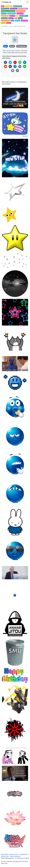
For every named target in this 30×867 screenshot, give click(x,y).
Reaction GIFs (14, 854)
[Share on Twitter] (10, 62)
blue (3, 6)
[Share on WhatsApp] (19, 62)
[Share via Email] (12, 70)
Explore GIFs (4, 854)
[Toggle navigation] (27, 2)
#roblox (5, 762)
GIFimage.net (4, 26)
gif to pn (17, 20)
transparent (9, 6)
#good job (6, 846)
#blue (12, 46)
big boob (4, 13)
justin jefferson (24, 16)
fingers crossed (5, 20)
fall (17, 16)
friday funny (14, 8)
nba (16, 18)
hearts (3, 23)
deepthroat (20, 13)
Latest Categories (15, 856)
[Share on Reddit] (5, 66)
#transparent (21, 46)
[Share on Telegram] (15, 66)
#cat (4, 352)
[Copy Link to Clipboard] (17, 70)
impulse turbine (20, 11)
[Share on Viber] (19, 66)
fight (12, 20)
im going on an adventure (8, 11)
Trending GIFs (23, 854)
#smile (5, 218)
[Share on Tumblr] (10, 66)
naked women (5, 8)
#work (5, 844)
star (5, 46)
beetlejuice (24, 20)
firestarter (4, 18)
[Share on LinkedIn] (24, 62)
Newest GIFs (4, 856)
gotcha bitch (5, 16)
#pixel (5, 292)
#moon (5, 106)
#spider (5, 801)
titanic (20, 18)
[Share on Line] (24, 66)
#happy (5, 220)
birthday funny (11, 13)
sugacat (11, 18)
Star (11, 26)
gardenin (12, 16)
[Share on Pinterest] (15, 62)
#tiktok (5, 135)
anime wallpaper (23, 8)
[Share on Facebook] (5, 62)
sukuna (8, 23)
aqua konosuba (17, 6)
